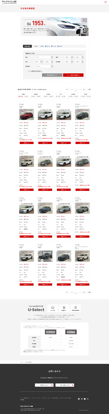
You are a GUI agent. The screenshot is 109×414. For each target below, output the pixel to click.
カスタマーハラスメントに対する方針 (50, 398)
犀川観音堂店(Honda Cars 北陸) (44, 186)
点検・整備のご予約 (64, 385)
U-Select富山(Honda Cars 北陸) (81, 139)
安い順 (33, 96)
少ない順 (70, 96)
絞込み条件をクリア (52, 75)
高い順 (38, 96)
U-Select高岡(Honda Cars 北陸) (25, 139)
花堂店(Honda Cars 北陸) (85, 185)
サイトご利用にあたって (25, 398)
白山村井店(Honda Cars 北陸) (25, 233)
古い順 (26, 96)
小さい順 (83, 96)
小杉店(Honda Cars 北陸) (85, 232)
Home (21, 362)
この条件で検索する (74, 75)
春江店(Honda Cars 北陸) (47, 138)
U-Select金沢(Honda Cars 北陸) (44, 281)
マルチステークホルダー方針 (65, 398)
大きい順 (88, 96)
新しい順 (20, 96)
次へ (84, 89)
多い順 (76, 96)
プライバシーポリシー (36, 398)
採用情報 (22, 399)
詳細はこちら (26, 143)
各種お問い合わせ (44, 385)
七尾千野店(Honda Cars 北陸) (62, 186)
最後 (89, 89)
